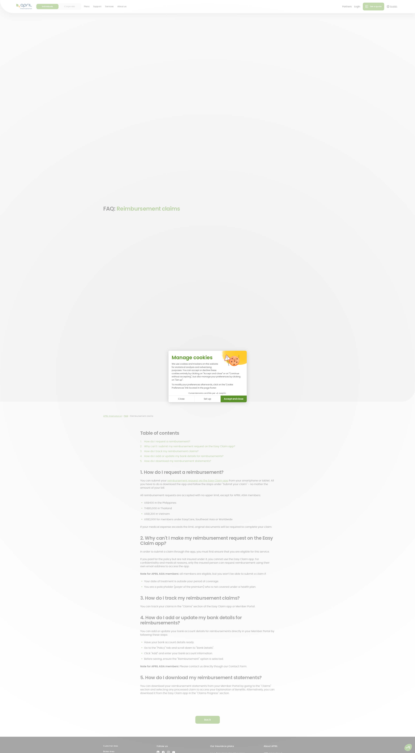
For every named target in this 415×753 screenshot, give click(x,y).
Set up (207, 398)
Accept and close (233, 398)
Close (181, 398)
